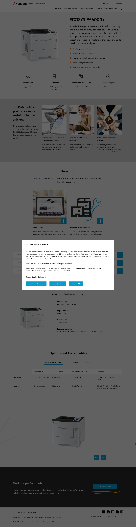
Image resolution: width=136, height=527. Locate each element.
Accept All (76, 284)
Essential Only (57, 284)
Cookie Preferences (36, 284)
